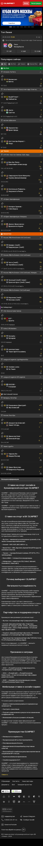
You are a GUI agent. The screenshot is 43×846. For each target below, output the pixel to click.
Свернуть (4, 775)
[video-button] (41, 269)
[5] (29, 27)
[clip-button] (2, 76)
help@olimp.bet (10, 816)
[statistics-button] (39, 37)
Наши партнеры (27, 781)
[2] (18, 27)
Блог (13, 785)
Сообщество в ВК (28, 820)
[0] (10, 27)
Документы (5, 785)
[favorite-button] (36, 37)
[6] (32, 27)
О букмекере (5, 781)
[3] (21, 27)
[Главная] (8, 3)
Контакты (15, 781)
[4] (25, 27)
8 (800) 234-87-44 (11, 820)
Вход (26, 3)
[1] (14, 27)
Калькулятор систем (25, 785)
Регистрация (36, 3)
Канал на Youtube (11, 825)
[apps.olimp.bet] (5, 791)
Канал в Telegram (29, 816)
